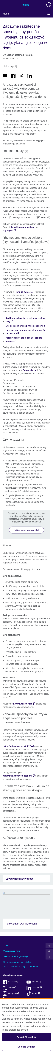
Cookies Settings (27, 1047)
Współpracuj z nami (11, 951)
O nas (5, 945)
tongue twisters (24, 292)
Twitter (11, 988)
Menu (6, 13)
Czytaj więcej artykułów (19, 878)
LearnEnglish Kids (22, 704)
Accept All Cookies (27, 1037)
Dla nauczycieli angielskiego (15, 956)
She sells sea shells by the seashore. (24, 326)
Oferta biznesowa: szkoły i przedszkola (20, 966)
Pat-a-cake (28, 370)
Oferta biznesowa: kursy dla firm (17, 962)
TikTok (35, 993)
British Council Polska (10, 5)
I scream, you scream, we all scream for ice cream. (25, 332)
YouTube (36, 982)
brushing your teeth (21, 227)
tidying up (8, 230)
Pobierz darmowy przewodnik (26, 530)
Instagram (12, 993)
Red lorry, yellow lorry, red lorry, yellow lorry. (25, 320)
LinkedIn (36, 988)
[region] (26, 1026)
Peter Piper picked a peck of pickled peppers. (23, 339)
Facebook (12, 982)
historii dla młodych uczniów (17, 776)
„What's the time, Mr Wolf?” (17, 746)
